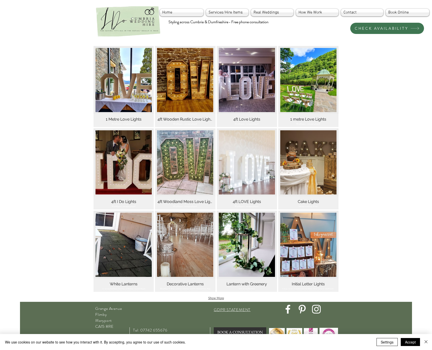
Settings (387, 342)
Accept (410, 342)
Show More (216, 298)
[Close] (426, 342)
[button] (124, 86)
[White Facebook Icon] (288, 309)
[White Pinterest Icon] (302, 309)
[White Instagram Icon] (316, 309)
